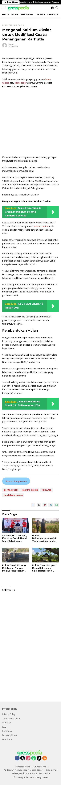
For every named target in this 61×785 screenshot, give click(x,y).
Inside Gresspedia (40, 773)
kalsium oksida (41, 226)
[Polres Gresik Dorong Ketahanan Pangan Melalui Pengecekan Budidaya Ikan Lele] (15, 555)
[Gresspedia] (18, 7)
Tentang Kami (22, 766)
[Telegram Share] (50, 505)
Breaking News (9, 735)
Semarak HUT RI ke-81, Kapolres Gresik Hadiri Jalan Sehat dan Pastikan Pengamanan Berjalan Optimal (14, 538)
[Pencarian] (57, 8)
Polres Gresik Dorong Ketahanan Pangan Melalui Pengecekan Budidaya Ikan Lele (14, 568)
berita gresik (11, 490)
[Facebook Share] (33, 505)
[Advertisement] (30, 121)
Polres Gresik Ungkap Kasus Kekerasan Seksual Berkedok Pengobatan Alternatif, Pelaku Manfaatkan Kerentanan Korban (44, 568)
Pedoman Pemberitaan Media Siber (23, 770)
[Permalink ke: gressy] (4, 45)
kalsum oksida (30, 490)
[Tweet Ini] (39, 505)
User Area (7, 739)
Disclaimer (51, 770)
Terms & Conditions (11, 718)
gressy (11, 44)
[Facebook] (17, 758)
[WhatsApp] (33, 758)
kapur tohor (21, 82)
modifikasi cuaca (13, 495)
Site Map (6, 722)
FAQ (4, 726)
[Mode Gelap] (52, 8)
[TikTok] (39, 758)
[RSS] (44, 758)
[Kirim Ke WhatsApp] (56, 505)
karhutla (46, 490)
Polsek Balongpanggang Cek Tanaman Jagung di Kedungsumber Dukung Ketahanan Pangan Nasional (45, 538)
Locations (7, 731)
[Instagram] (28, 758)
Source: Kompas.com (16, 481)
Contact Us (40, 766)
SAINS (21, 25)
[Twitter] (22, 758)
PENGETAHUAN (9, 25)
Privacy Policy (8, 714)
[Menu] (4, 7)
